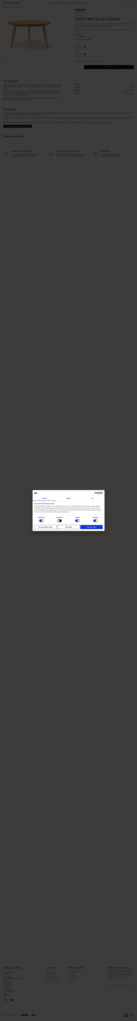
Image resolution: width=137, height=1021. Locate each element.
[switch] (59, 520)
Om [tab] (92, 498)
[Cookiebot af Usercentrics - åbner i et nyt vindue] (96, 493)
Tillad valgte (68, 527)
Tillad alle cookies (91, 527)
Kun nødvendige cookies (45, 527)
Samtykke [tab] (44, 498)
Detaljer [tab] (68, 498)
